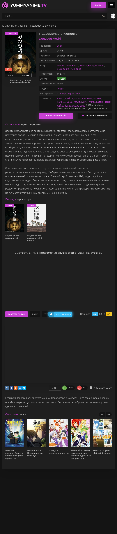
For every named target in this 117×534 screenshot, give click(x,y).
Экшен (75, 65)
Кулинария (75, 69)
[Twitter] (24, 388)
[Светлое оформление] (113, 16)
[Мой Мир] (20, 388)
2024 (59, 46)
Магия (101, 65)
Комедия (92, 65)
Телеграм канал (63, 314)
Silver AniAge (89, 102)
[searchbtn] (103, 16)
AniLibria (69, 98)
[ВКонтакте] (7, 388)
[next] (108, 414)
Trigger (60, 88)
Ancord (75, 105)
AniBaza (97, 98)
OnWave (78, 102)
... (33, 75)
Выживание (63, 69)
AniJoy (68, 105)
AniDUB (60, 98)
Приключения (64, 65)
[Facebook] (11, 388)
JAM (82, 105)
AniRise (60, 105)
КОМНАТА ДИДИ (65, 102)
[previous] (102, 414)
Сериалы (23, 25)
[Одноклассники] (16, 388)
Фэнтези (83, 65)
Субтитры (62, 93)
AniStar (77, 98)
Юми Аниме (9, 25)
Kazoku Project (103, 102)
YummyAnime (28, 5)
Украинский (74, 93)
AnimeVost (87, 98)
